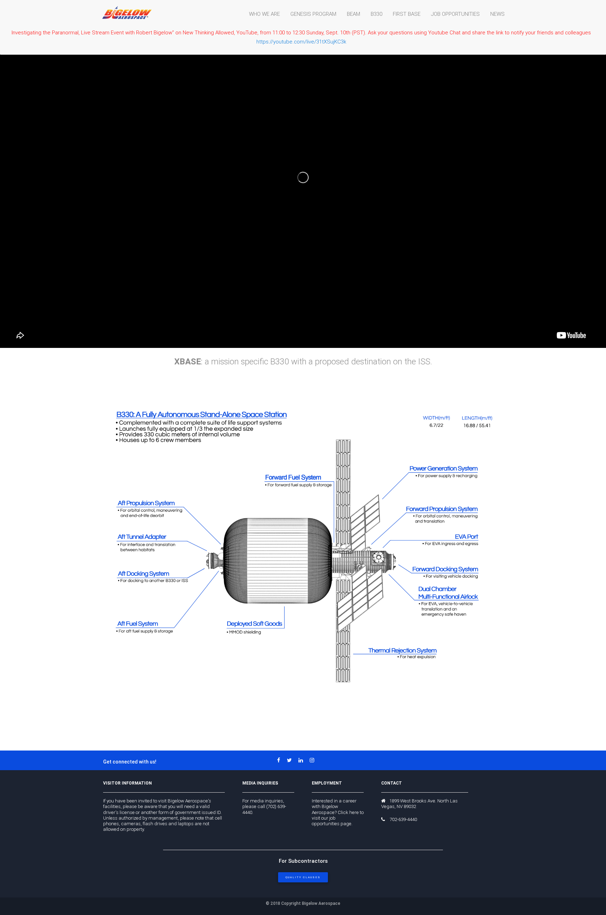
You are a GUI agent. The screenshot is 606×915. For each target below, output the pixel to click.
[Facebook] (281, 760)
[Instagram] (314, 760)
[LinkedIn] (303, 760)
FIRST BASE (406, 14)
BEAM (353, 14)
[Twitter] (292, 760)
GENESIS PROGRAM (313, 14)
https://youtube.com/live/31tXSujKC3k (301, 41)
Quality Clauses (303, 877)
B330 (376, 14)
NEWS (497, 14)
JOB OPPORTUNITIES (455, 14)
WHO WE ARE (264, 14)
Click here (348, 812)
